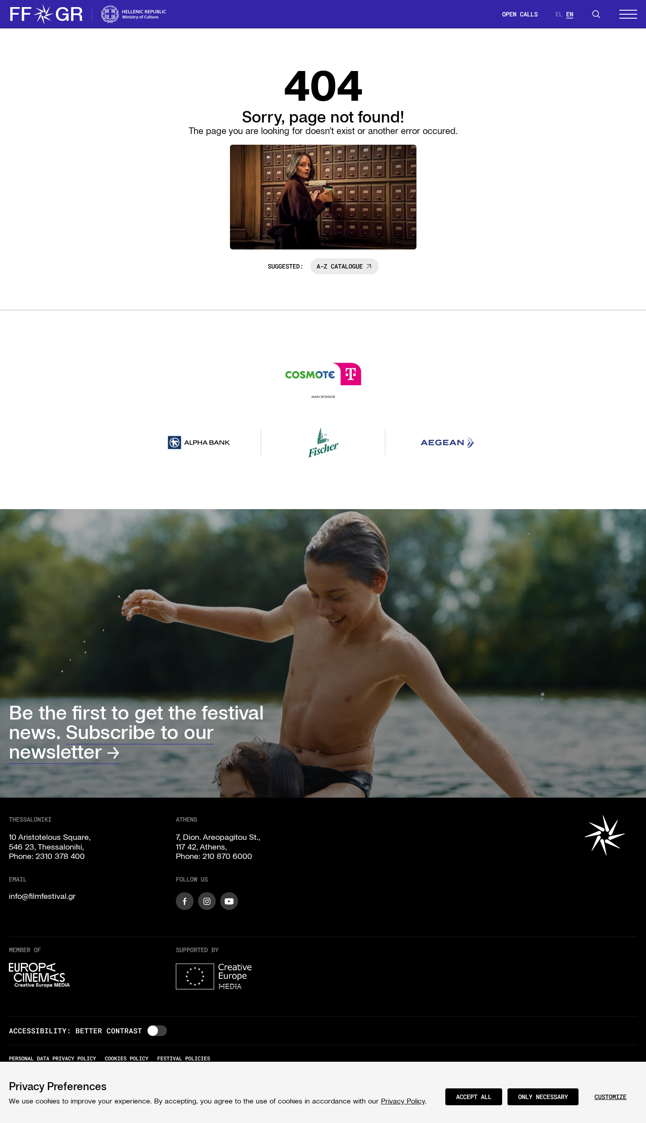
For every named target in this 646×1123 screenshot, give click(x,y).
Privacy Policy (403, 1100)
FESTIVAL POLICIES (183, 1058)
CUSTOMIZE (610, 1096)
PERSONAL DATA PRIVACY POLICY (52, 1058)
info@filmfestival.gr (42, 896)
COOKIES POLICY (126, 1058)
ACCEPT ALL (473, 1096)
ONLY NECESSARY (543, 1096)
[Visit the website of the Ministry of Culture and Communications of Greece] (134, 14)
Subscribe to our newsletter (111, 742)
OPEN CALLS (520, 14)
